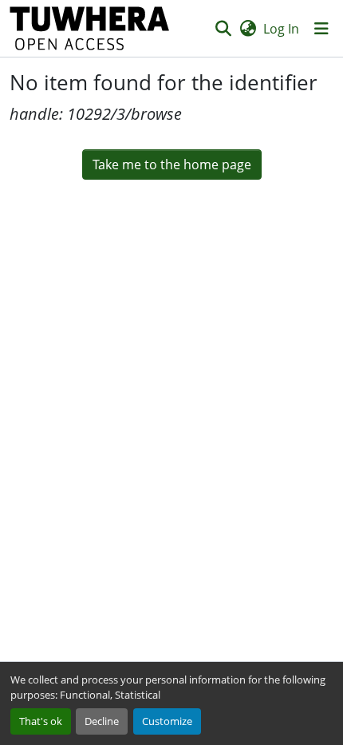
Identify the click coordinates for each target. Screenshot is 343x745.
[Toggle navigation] (321, 29)
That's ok (40, 721)
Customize (167, 721)
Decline (102, 721)
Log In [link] (281, 29)
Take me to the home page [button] (172, 164)
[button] (90, 28)
